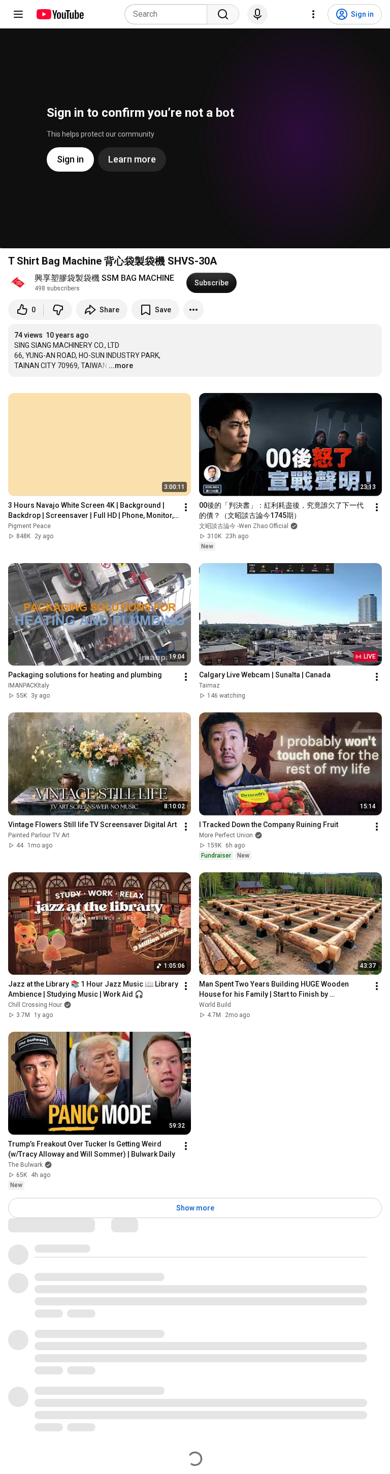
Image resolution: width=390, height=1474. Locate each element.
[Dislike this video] (58, 310)
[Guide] (18, 14)
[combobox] (169, 14)
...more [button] (121, 366)
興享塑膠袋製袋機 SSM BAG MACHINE (104, 278)
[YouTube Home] (59, 14)
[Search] (223, 14)
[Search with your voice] (257, 14)
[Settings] (313, 14)
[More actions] (193, 310)
